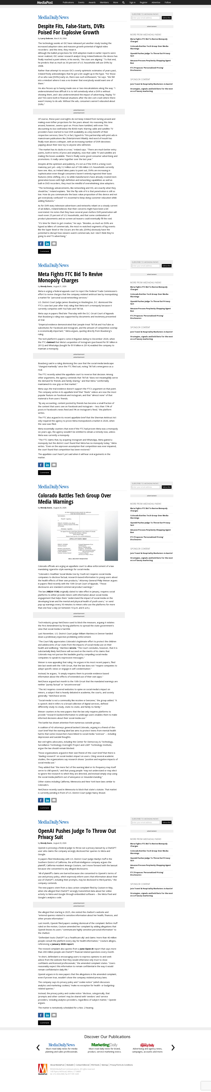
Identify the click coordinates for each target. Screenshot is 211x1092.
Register (143, 2)
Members (104, 2)
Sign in (132, 2)
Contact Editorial (82, 1065)
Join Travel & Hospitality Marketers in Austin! (151, 84)
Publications (68, 2)
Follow (168, 2)
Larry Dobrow (46, 38)
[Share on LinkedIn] (47, 243)
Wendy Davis (46, 286)
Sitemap (104, 1065)
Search (123, 2)
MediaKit (69, 1065)
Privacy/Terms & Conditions (121, 1065)
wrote (72, 647)
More (115, 2)
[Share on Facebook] (40, 243)
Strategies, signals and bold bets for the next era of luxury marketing (151, 90)
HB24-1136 (53, 591)
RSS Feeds (95, 1065)
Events (81, 2)
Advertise (156, 2)
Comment (44, 251)
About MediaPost (57, 1065)
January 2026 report (63, 944)
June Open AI (87, 948)
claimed (50, 342)
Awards (92, 2)
